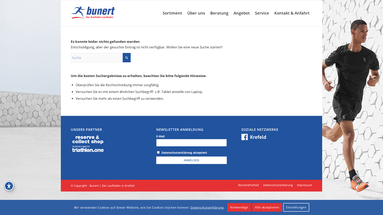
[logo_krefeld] (94, 13)
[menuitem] (172, 13)
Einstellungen (296, 207)
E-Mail (160, 136)
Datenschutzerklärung (207, 207)
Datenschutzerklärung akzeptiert (184, 152)
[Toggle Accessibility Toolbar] (9, 186)
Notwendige (239, 207)
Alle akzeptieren (267, 207)
